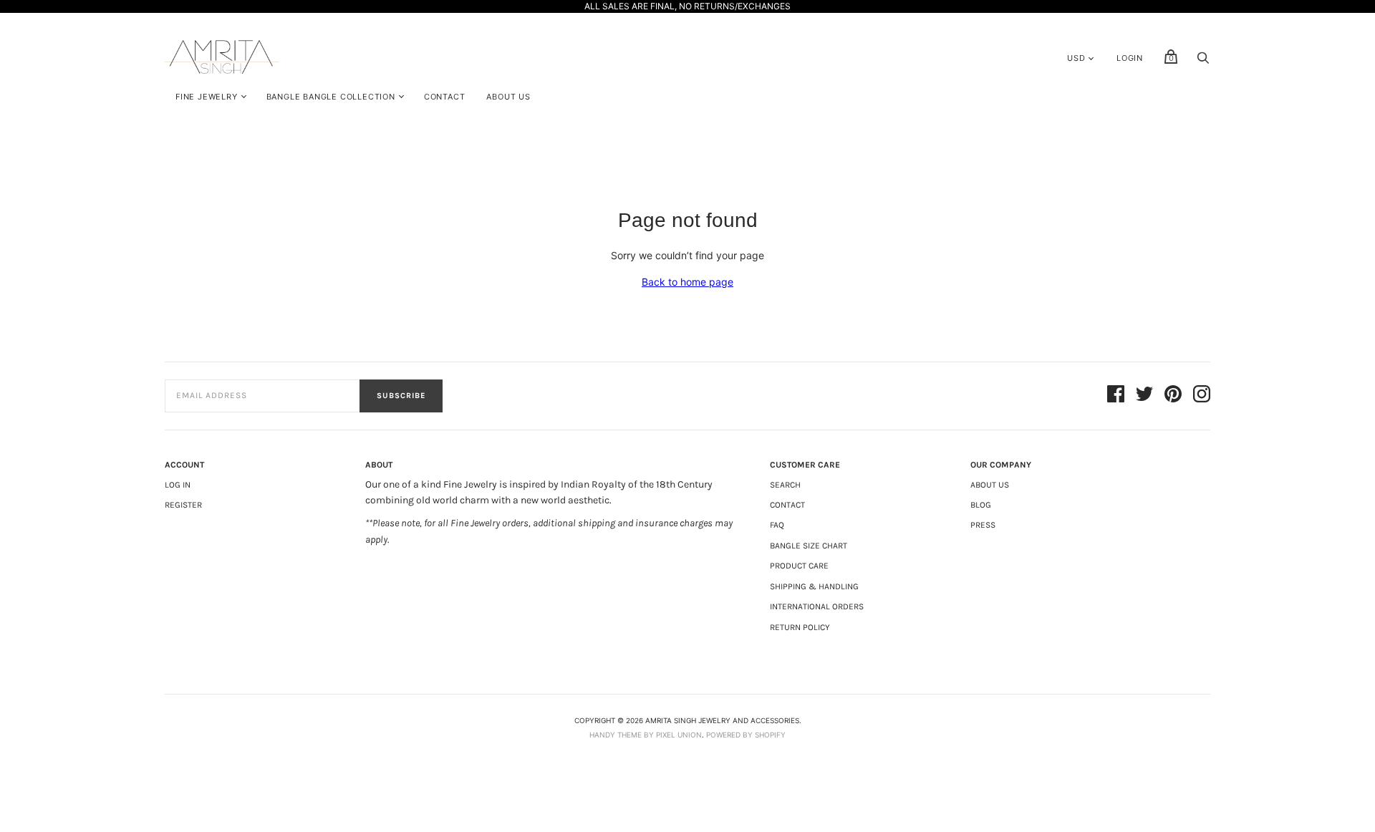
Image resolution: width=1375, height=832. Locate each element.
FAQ (777, 525)
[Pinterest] (1173, 396)
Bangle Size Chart (808, 546)
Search (785, 485)
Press (982, 525)
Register (183, 505)
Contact (444, 97)
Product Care (799, 566)
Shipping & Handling (814, 586)
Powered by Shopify (746, 734)
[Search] (1203, 61)
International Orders (817, 606)
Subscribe (401, 395)
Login (1129, 58)
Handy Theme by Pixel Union (645, 734)
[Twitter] (1144, 396)
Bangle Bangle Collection (330, 97)
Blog (980, 505)
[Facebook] (1115, 396)
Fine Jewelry (206, 97)
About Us (508, 97)
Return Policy (800, 627)
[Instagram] (1201, 396)
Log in (177, 485)
